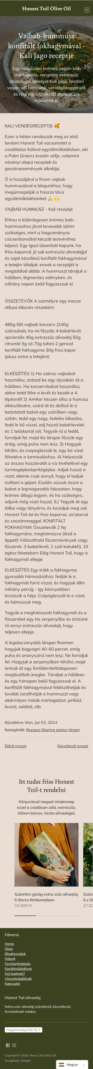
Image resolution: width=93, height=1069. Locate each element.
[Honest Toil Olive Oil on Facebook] (8, 1044)
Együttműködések (18, 969)
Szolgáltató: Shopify (18, 1060)
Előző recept (15, 746)
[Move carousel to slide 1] (25, 916)
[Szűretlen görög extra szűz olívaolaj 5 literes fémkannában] (46, 855)
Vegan (74, 729)
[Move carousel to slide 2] (46, 916)
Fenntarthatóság (17, 964)
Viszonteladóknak (18, 978)
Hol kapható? (15, 973)
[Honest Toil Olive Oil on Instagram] (14, 1044)
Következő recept (72, 746)
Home (9, 944)
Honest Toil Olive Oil (42, 1055)
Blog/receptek (15, 954)
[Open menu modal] (7, 8)
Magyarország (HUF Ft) (22, 1030)
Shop (9, 949)
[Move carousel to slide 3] (67, 916)
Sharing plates (54, 729)
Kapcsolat (12, 983)
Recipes (33, 729)
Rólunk (10, 959)
